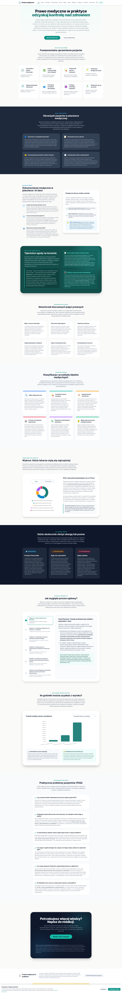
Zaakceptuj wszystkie (114, 989)
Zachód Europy (48, 481)
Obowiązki (47, 2)
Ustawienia (103, 989)
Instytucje (79, 2)
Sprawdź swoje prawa (52, 37)
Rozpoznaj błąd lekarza (69, 37)
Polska (36, 481)
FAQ (97, 2)
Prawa (42, 2)
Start (39, 2)
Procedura (85, 2)
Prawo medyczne (28, 2)
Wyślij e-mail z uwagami (61, 936)
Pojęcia (65, 2)
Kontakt (101, 2)
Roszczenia (92, 2)
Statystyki (74, 2)
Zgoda (60, 2)
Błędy (69, 2)
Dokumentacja (54, 2)
